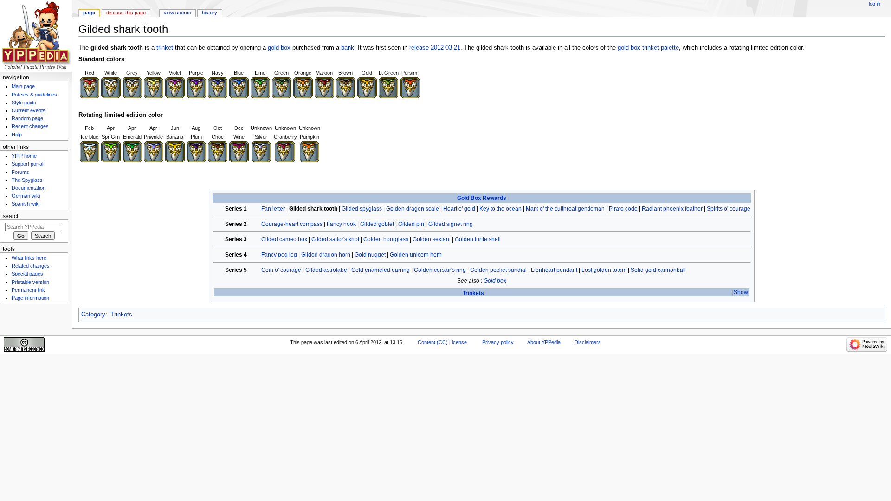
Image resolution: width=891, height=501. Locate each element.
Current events (28, 110)
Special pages (27, 273)
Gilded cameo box (284, 239)
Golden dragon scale (412, 209)
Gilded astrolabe (326, 270)
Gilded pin (411, 224)
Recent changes (30, 126)
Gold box (495, 280)
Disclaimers (588, 342)
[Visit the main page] (36, 36)
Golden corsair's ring (440, 270)
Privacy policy (498, 342)
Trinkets (473, 293)
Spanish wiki (25, 203)
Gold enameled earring (380, 270)
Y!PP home (24, 156)
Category (93, 314)
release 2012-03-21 (434, 48)
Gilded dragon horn (325, 254)
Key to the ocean (500, 209)
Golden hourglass (385, 239)
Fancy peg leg (279, 254)
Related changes (31, 266)
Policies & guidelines (34, 94)
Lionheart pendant (554, 270)
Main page (23, 86)
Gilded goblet (377, 224)
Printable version (30, 282)
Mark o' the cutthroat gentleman (565, 209)
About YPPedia (544, 342)
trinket (164, 48)
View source (177, 12)
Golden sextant (432, 239)
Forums (20, 172)
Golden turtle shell (478, 239)
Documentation (28, 188)
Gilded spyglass (362, 209)
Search (11, 216)
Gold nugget (370, 254)
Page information (30, 298)
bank (347, 48)
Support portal (27, 164)
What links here (29, 258)
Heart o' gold (459, 209)
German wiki (26, 196)
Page (89, 12)
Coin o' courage (281, 270)
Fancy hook (341, 224)
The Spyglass (27, 180)
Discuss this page (126, 12)
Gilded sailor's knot (335, 239)
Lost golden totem (603, 270)
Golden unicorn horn (416, 254)
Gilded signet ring (450, 224)
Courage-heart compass (292, 224)
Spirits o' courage (728, 209)
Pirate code (623, 209)
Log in (874, 3)
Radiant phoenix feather (672, 209)
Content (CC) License (442, 342)
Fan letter (273, 209)
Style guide (24, 102)
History (209, 12)
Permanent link (28, 290)
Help (17, 134)
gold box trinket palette (648, 48)
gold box (279, 48)
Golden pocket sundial (498, 270)
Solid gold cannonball (658, 270)
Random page (27, 118)
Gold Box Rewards (481, 198)
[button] (740, 292)
